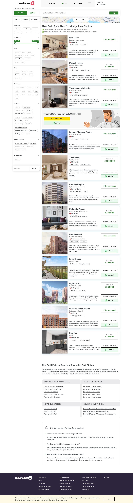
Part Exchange (19, 146)
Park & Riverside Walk (21, 130)
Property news (64, 477)
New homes (52, 3)
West (32, 55)
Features (16, 103)
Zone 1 (17, 71)
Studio (18, 29)
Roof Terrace (26, 134)
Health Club (33, 130)
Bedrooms (17, 25)
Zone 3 (31, 71)
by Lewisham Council (76, 311)
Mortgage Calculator (44, 486)
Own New (85, 480)
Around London (19, 62)
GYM (26, 120)
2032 (17, 94)
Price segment (18, 155)
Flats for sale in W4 (50, 411)
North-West (18, 55)
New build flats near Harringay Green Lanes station (99, 409)
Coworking (29, 113)
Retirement (30, 146)
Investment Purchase (21, 143)
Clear (34, 168)
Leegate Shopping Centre (80, 132)
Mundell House (76, 63)
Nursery (28, 124)
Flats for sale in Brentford (52, 397)
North (29, 52)
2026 (29, 87)
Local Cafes (18, 120)
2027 (36, 87)
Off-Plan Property (43, 490)
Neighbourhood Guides (67, 480)
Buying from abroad (66, 490)
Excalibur (73, 333)
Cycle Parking (19, 124)
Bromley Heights (76, 184)
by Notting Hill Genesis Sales (78, 211)
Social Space (26, 107)
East (23, 52)
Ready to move (20, 87)
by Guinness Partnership (77, 187)
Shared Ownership (20, 150)
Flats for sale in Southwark (52, 389)
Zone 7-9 (17, 78)
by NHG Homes (74, 261)
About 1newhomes (88, 486)
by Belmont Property (75, 90)
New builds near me (66, 486)
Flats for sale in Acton (51, 392)
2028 (17, 91)
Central (17, 52)
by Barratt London (75, 286)
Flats (65, 3)
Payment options (19, 139)
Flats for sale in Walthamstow (53, 387)
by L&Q (71, 335)
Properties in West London (91, 394)
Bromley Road (75, 234)
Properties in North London (91, 389)
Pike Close (74, 38)
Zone (15, 68)
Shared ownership (88, 483)
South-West (28, 59)
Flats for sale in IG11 (50, 409)
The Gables (74, 157)
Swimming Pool (19, 110)
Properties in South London (92, 397)
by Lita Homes (74, 160)
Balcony (29, 110)
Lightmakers (75, 283)
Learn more (63, 500)
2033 (23, 94)
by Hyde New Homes (76, 65)
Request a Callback (109, 50)
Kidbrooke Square (77, 209)
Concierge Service (27, 117)
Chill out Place (19, 113)
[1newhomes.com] (23, 483)
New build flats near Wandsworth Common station (99, 414)
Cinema (17, 117)
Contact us (85, 490)
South (26, 55)
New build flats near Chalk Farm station (95, 411)
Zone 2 (24, 71)
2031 (36, 91)
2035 (36, 94)
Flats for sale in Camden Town (53, 394)
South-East (18, 59)
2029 (23, 91)
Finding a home (65, 483)
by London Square (75, 134)
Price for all (17, 37)
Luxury (17, 159)
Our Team (107, 477)
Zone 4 (17, 75)
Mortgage (33, 143)
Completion (17, 84)
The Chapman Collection (80, 88)
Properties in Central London (92, 387)
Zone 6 (31, 75)
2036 (17, 98)
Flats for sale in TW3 (50, 414)
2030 (29, 91)
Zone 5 (24, 75)
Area (15, 48)
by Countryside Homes (76, 40)
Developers (78, 3)
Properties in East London (91, 392)
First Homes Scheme (89, 477)
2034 (29, 94)
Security (17, 107)
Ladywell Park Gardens (79, 309)
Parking (17, 134)
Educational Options (21, 127)
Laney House (75, 259)
